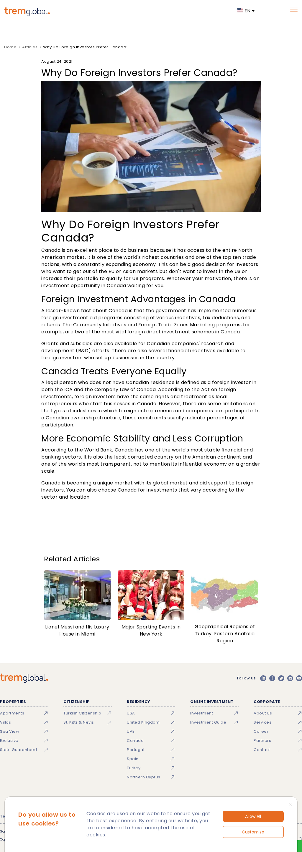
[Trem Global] (24, 678)
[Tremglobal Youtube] (299, 678)
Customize (253, 832)
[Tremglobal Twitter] (281, 678)
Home (10, 47)
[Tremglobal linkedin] (263, 678)
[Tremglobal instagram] (290, 678)
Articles (29, 47)
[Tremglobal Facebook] (272, 678)
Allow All (253, 816)
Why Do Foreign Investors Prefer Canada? (86, 47)
